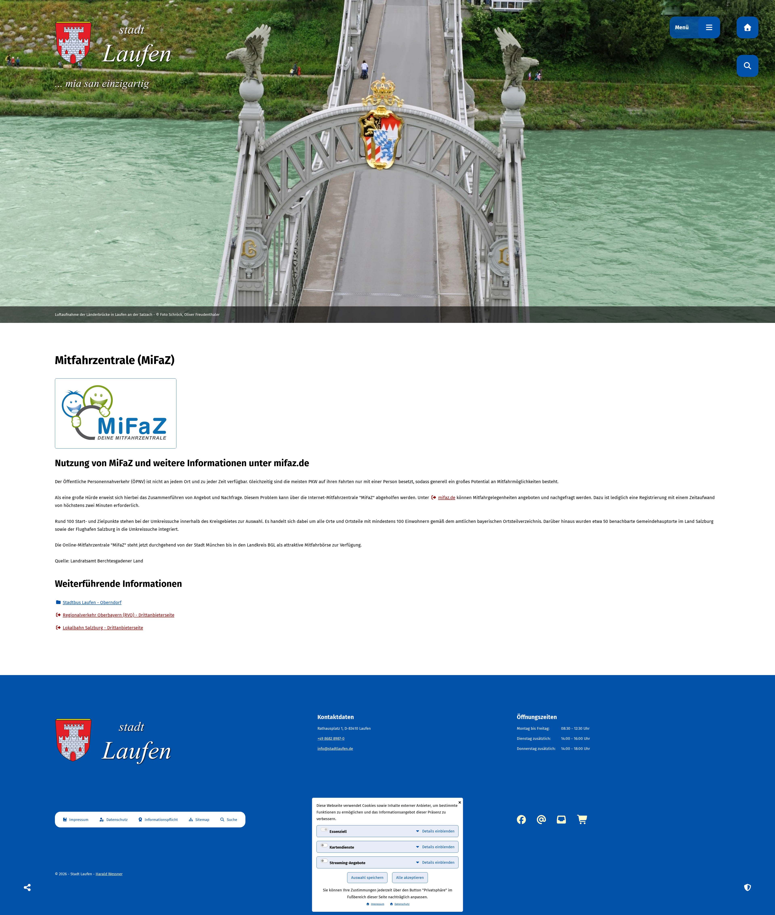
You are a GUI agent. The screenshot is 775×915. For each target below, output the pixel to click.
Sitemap (202, 819)
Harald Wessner (109, 874)
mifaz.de (446, 497)
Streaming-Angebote (347, 863)
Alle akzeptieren (410, 877)
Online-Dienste (582, 819)
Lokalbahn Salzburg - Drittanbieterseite (103, 627)
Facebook (521, 819)
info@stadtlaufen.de (335, 748)
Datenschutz (117, 819)
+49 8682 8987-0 (331, 738)
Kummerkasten (561, 819)
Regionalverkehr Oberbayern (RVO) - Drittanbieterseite (118, 615)
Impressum (78, 819)
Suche (232, 819)
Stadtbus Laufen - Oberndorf (92, 602)
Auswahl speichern (367, 877)
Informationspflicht (161, 819)
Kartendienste (342, 847)
